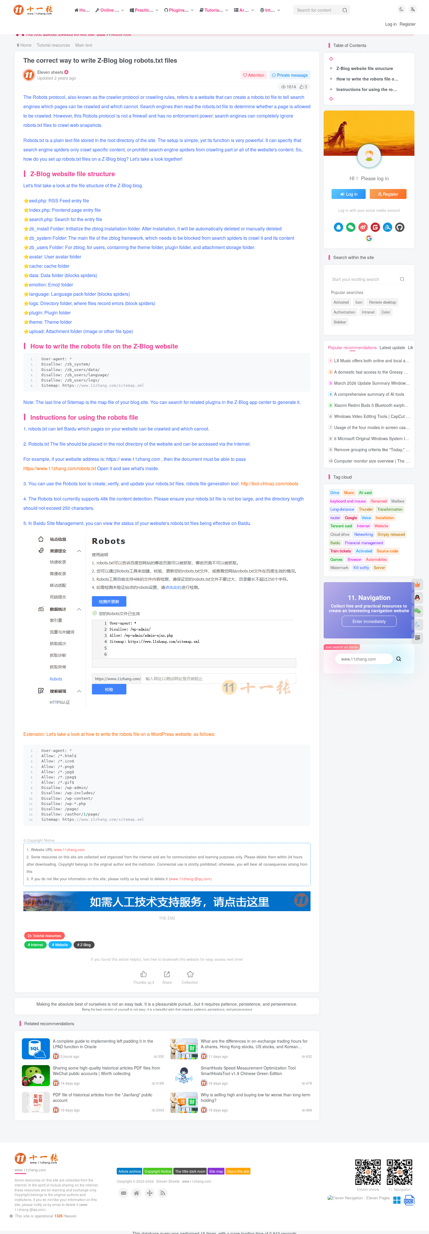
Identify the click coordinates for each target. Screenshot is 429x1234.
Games (336, 559)
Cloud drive (339, 534)
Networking (363, 534)
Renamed (379, 501)
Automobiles (376, 559)
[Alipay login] (387, 227)
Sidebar (340, 322)
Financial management (364, 542)
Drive (334, 492)
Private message (292, 75)
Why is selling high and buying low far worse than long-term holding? (256, 1097)
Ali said (365, 492)
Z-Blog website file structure (364, 68)
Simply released (391, 534)
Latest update (392, 347)
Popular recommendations (352, 347)
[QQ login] (338, 227)
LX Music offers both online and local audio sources (381, 361)
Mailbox (397, 501)
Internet (363, 525)
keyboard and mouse (348, 501)
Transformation (389, 509)
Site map (216, 1176)
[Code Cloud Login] (375, 227)
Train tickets (340, 551)
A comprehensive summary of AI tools (369, 394)
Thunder (366, 509)
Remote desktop (382, 302)
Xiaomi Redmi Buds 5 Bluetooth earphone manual (380, 405)
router (335, 517)
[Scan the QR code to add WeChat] (417, 611)
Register (408, 24)
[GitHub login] (399, 227)
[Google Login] (369, 238)
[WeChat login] (350, 227)
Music (349, 492)
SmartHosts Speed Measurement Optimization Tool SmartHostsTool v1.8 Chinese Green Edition (248, 1071)
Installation (385, 517)
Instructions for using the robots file (368, 89)
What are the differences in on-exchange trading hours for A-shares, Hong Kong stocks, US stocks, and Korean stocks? (254, 1046)
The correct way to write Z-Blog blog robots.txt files (100, 60)
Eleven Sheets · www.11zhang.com (183, 1186)
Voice (366, 517)
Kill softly (361, 567)
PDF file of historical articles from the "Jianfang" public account (102, 1097)
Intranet (368, 312)
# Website (60, 944)
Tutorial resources (53, 45)
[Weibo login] (363, 227)
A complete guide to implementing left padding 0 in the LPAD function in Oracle (103, 1044)
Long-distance (342, 509)
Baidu (335, 542)
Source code (387, 551)
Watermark (339, 567)
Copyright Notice (158, 1176)
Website (381, 525)
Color (385, 312)
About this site (238, 1176)
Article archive (129, 1176)
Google (351, 517)
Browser (354, 559)
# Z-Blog (84, 944)
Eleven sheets (50, 72)
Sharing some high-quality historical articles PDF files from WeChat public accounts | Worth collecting (106, 1071)
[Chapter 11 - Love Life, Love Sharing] (37, 1163)
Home (25, 45)
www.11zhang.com (69, 849)
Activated (341, 302)
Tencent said (341, 525)
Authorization (344, 312)
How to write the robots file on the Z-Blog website (368, 79)
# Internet (35, 944)
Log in (391, 24)
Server (379, 567)
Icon (358, 302)
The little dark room (190, 1176)
